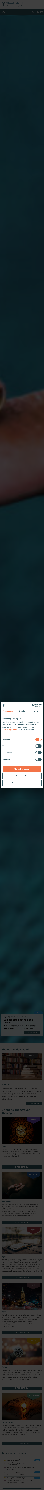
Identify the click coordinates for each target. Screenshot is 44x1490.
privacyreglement (9, 730)
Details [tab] (22, 711)
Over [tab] (36, 711)
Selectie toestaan (22, 776)
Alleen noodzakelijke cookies (22, 783)
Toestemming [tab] (8, 711)
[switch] (38, 746)
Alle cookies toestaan (22, 769)
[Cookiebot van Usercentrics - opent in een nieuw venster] (32, 705)
